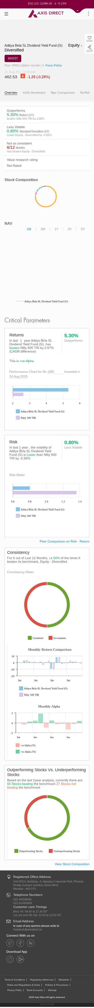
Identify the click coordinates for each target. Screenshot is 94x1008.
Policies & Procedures (56, 985)
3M (43, 229)
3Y (70, 229)
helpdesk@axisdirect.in (27, 929)
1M (29, 229)
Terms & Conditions (15, 979)
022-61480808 (22, 903)
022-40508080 (22, 899)
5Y (83, 229)
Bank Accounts (35, 990)
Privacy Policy (14, 990)
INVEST (13, 58)
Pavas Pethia (53, 65)
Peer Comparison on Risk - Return (64, 541)
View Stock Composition (72, 864)
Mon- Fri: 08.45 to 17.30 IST (30, 911)
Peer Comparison (63, 93)
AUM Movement (34, 93)
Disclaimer (64, 979)
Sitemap (52, 990)
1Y (56, 229)
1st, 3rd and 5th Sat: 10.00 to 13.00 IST (37, 915)
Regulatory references (41, 979)
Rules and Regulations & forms (23, 985)
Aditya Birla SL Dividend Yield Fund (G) (34, 45)
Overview (11, 93)
